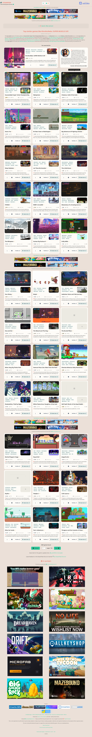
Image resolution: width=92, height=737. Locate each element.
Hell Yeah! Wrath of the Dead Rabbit (56, 37)
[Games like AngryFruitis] (68, 466)
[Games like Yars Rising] (12, 303)
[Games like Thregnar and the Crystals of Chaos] (68, 539)
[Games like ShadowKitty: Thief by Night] (12, 413)
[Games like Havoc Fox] (12, 140)
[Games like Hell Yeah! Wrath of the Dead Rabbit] (68, 413)
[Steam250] (27, 707)
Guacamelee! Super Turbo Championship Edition (24, 37)
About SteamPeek (46, 725)
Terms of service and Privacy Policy (46, 727)
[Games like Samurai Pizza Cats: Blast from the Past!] (40, 376)
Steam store (52, 65)
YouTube (41, 65)
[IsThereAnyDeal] (15, 707)
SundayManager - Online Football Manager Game (35, 714)
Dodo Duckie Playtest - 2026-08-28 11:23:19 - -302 (46, 731)
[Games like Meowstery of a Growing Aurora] (68, 214)
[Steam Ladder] (77, 707)
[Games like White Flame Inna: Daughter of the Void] (40, 413)
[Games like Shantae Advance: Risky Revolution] (68, 376)
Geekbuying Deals (48, 714)
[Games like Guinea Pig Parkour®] (40, 250)
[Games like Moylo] (40, 303)
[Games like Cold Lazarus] (68, 502)
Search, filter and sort (47, 26)
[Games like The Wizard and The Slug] (40, 340)
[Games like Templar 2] (40, 502)
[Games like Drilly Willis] (68, 250)
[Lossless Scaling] (46, 711)
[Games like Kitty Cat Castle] (12, 539)
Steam (38, 716)
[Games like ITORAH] (12, 214)
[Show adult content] (47, 3)
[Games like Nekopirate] (40, 104)
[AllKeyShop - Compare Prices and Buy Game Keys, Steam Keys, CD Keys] (39, 707)
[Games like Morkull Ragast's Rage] (12, 466)
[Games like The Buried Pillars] (68, 340)
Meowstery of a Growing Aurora (33, 40)
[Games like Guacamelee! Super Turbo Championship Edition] (12, 104)
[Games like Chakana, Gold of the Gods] (68, 104)
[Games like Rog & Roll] (40, 466)
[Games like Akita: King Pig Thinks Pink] (12, 376)
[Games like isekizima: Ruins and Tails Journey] (68, 303)
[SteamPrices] (64, 707)
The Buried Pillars (53, 38)
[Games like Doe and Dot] (12, 340)
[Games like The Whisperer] (12, 250)
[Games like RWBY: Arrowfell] (40, 214)
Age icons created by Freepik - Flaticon (59, 714)
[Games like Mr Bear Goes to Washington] (40, 140)
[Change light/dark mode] (43, 3)
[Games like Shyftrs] (12, 502)
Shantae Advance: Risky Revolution (27, 41)
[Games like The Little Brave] (68, 177)
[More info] (30, 65)
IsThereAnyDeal (43, 716)
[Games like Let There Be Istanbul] (40, 177)
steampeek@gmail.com (56, 20)
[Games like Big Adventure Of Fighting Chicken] (68, 140)
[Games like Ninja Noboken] (12, 177)
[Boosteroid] (51, 707)
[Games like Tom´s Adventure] (40, 539)
